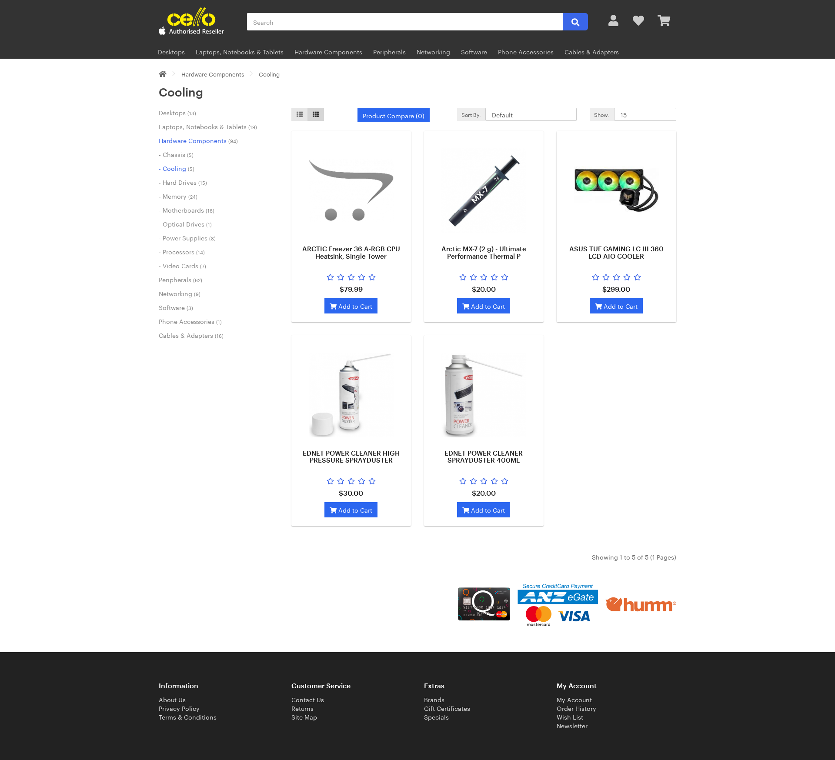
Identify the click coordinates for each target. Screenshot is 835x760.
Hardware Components (328, 51)
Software (474, 51)
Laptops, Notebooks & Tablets (240, 51)
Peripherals (389, 51)
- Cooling (176, 168)
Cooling (269, 73)
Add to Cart (354, 305)
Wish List (570, 716)
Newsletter (572, 725)
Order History (576, 708)
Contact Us (307, 699)
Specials (436, 716)
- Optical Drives (185, 223)
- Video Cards (182, 265)
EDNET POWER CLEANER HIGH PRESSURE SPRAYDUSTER (351, 457)
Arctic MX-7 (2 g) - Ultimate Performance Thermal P (483, 253)
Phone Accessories (526, 51)
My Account (574, 699)
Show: (602, 114)
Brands (434, 699)
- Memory (178, 195)
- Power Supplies (187, 237)
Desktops (171, 51)
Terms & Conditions (188, 716)
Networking (433, 51)
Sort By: (471, 114)
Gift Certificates (447, 708)
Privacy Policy (179, 708)
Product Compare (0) (393, 115)
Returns (302, 708)
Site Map (304, 716)
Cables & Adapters (591, 51)
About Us (172, 699)
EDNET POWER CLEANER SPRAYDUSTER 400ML (483, 457)
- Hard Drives (183, 182)
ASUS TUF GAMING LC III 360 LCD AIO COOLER (616, 253)
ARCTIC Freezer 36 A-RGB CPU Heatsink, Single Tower (351, 253)
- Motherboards (186, 209)
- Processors (182, 251)
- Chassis (176, 154)
